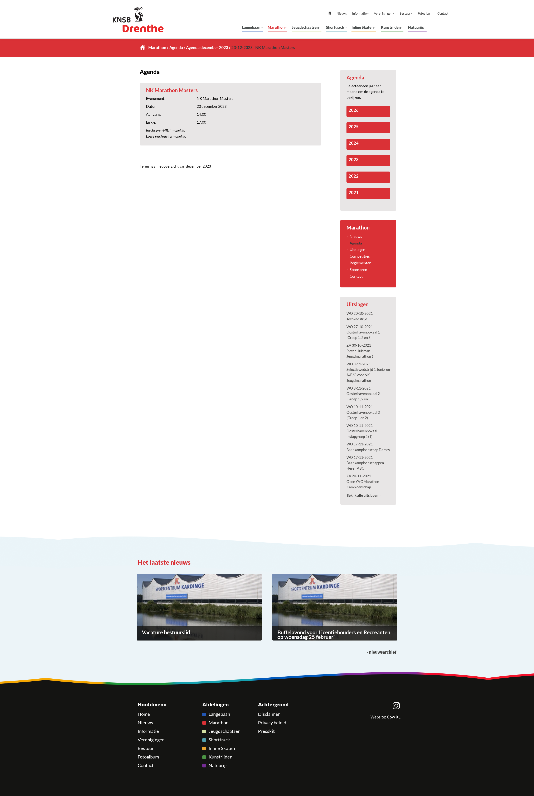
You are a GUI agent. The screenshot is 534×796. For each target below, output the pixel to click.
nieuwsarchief (382, 652)
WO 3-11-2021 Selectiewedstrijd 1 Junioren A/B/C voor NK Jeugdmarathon (368, 372)
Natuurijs (416, 27)
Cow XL (393, 717)
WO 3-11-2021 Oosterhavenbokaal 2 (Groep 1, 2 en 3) (363, 393)
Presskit (266, 731)
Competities (360, 256)
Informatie (359, 13)
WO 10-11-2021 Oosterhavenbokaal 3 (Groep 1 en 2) (363, 412)
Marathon (276, 27)
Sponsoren (358, 269)
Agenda (176, 47)
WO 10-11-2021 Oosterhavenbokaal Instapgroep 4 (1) (361, 431)
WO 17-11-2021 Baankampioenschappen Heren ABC (365, 462)
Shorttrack (335, 27)
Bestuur (405, 13)
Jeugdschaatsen (305, 27)
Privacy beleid (272, 722)
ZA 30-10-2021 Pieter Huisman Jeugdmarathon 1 (360, 350)
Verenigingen (383, 13)
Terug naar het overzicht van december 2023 (175, 166)
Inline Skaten (362, 27)
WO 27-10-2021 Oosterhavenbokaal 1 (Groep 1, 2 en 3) (363, 332)
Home (142, 47)
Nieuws (342, 13)
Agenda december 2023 (207, 47)
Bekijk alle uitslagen (362, 495)
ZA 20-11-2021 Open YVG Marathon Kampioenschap (362, 481)
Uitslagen (357, 249)
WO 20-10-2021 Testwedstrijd (359, 316)
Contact (442, 13)
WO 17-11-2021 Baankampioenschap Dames (368, 446)
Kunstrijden (391, 27)
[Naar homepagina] (146, 19)
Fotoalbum (425, 13)
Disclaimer (269, 714)
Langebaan (251, 27)
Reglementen (360, 263)
